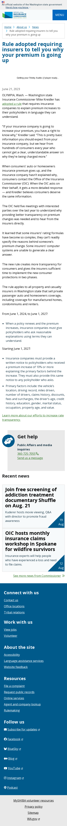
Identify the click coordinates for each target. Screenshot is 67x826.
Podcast (12, 788)
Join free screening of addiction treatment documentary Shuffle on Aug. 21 (31, 497)
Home (7, 27)
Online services (14, 698)
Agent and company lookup (22, 704)
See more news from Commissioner (37, 576)
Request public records (19, 692)
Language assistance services (24, 661)
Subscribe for (22, 729)
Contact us (11, 600)
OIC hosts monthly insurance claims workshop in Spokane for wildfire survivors (30, 541)
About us (22, 27)
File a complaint (14, 686)
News (35, 27)
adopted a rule (12, 104)
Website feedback (16, 667)
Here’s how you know (17, 7)
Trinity (35, 78)
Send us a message (30, 458)
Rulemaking (12, 710)
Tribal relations (14, 612)
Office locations (14, 606)
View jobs (10, 630)
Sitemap (33, 813)
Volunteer (10, 636)
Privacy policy (34, 807)
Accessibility (12, 655)
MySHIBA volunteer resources (33, 800)
